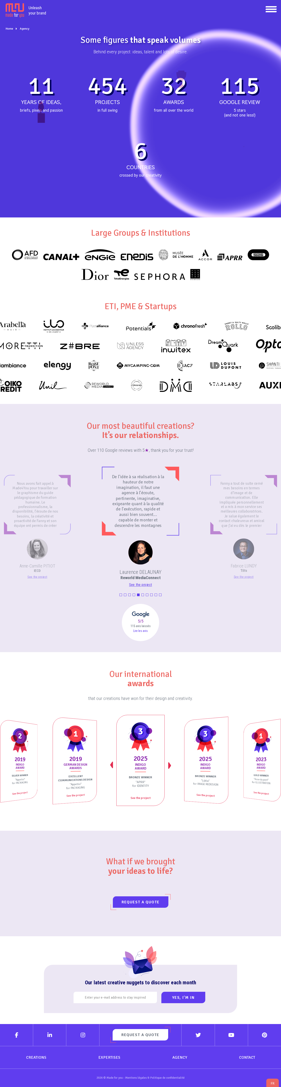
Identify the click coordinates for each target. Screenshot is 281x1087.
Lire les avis (140, 631)
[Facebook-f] (16, 1035)
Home (9, 28)
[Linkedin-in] (49, 1035)
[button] (120, 595)
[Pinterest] (264, 1035)
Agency (24, 28)
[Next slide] (169, 765)
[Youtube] (231, 1035)
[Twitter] (198, 1035)
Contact (247, 1057)
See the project (37, 577)
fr (272, 1083)
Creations (36, 1057)
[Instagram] (82, 1035)
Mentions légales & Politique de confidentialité (155, 1078)
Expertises (109, 1057)
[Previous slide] (112, 765)
